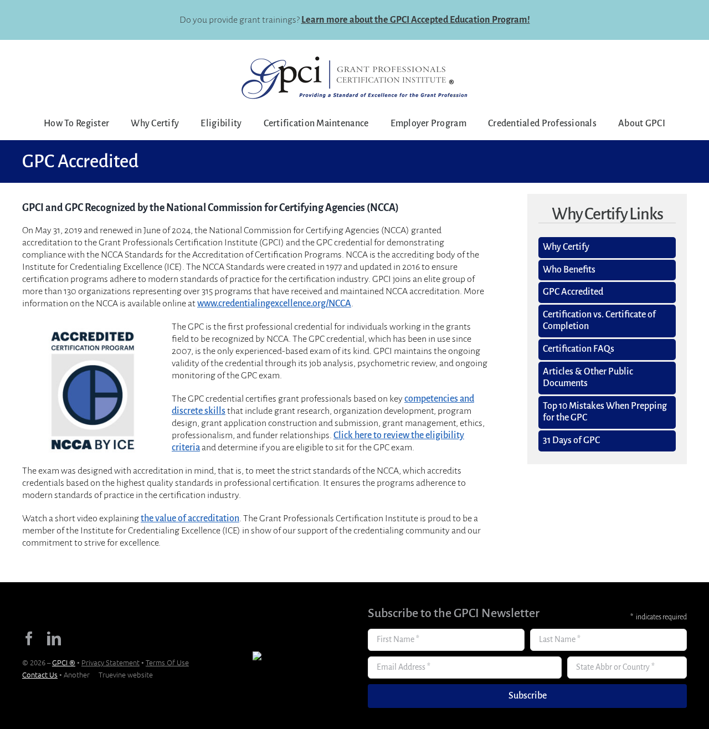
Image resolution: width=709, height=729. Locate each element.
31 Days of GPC (571, 440)
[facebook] (29, 638)
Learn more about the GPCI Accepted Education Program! (415, 20)
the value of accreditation (190, 518)
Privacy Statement (110, 662)
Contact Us (40, 674)
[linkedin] (54, 638)
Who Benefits (569, 270)
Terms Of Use (167, 662)
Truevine (112, 674)
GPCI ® (63, 662)
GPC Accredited (573, 292)
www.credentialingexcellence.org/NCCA (274, 304)
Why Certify (566, 247)
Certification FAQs (578, 349)
